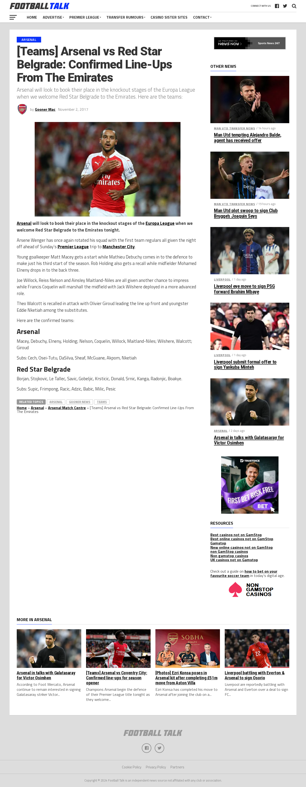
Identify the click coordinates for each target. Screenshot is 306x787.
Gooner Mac (45, 109)
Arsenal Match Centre (67, 408)
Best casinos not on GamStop (236, 535)
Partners (177, 767)
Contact (201, 17)
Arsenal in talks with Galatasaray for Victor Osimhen (249, 440)
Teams (102, 401)
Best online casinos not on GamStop (241, 539)
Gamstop (218, 543)
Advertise (52, 17)
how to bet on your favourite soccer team (243, 573)
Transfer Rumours (124, 17)
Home (32, 17)
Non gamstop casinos (229, 556)
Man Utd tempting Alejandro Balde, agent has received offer (247, 137)
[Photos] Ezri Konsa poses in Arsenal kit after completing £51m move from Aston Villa (186, 678)
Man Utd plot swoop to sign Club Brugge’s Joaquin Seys (246, 213)
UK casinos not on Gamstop (234, 560)
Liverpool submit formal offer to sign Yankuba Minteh (245, 364)
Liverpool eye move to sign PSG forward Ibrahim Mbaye (244, 289)
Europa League (160, 223)
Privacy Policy (156, 767)
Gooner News (79, 401)
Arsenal (24, 223)
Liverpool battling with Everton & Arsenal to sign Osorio (254, 675)
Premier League (84, 17)
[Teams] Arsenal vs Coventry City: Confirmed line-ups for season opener (116, 678)
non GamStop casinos (229, 551)
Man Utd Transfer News (234, 128)
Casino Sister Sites (169, 17)
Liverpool (222, 279)
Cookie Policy (131, 767)
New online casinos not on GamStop (241, 547)
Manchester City (119, 246)
